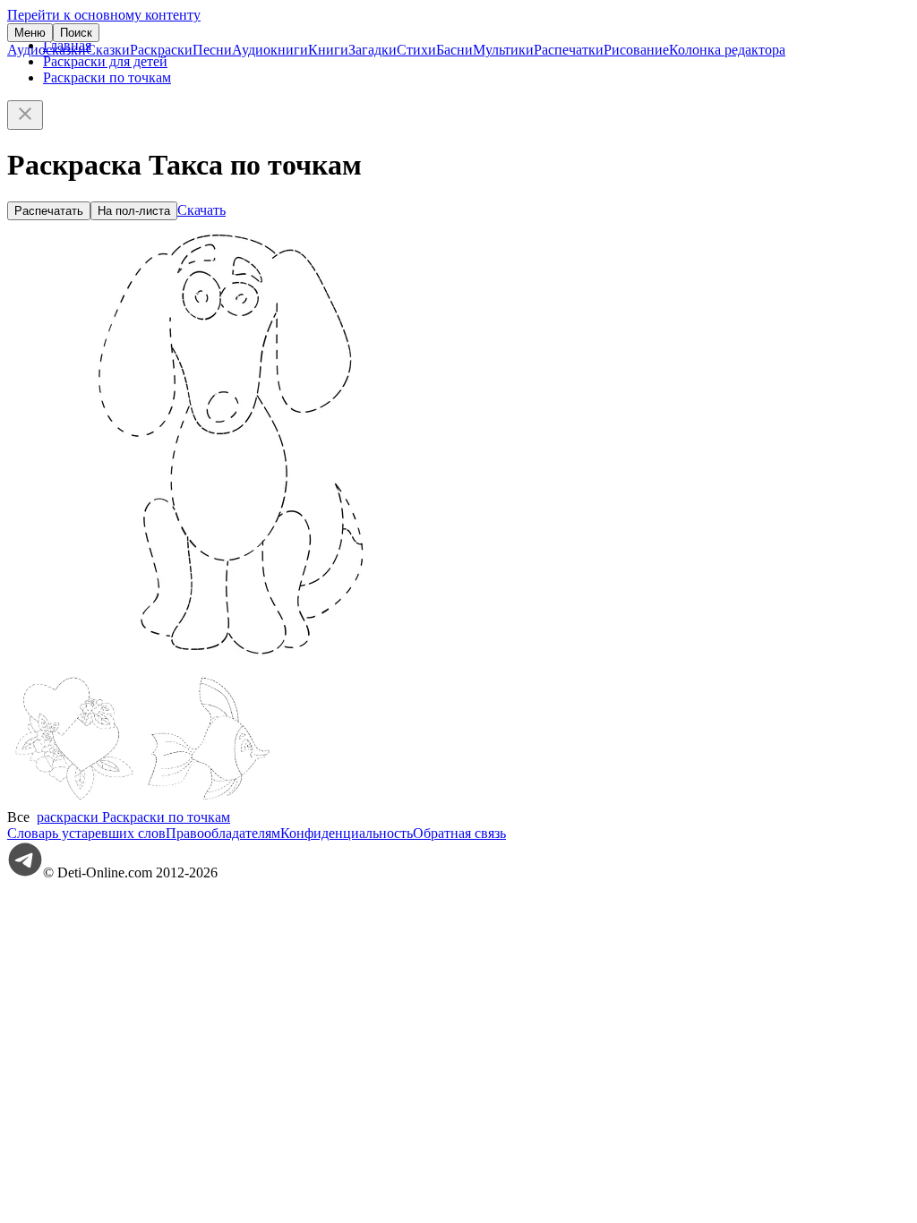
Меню (30, 32)
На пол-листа (134, 211)
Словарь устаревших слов (86, 833)
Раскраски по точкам (107, 77)
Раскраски (161, 49)
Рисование (636, 49)
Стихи (416, 49)
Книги (328, 49)
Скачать (201, 210)
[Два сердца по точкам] (74, 800)
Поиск (76, 32)
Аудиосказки (46, 49)
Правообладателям (223, 833)
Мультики (503, 49)
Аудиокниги (270, 49)
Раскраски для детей (105, 61)
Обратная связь (459, 833)
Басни (454, 49)
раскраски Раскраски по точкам (133, 817)
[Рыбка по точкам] (208, 800)
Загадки (372, 49)
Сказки (108, 49)
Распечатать (48, 211)
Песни (212, 49)
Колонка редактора (727, 49)
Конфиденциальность (346, 833)
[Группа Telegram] (25, 872)
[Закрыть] (25, 115)
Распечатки (569, 49)
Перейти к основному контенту (104, 14)
